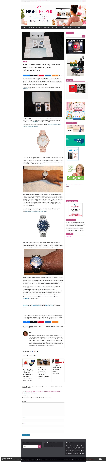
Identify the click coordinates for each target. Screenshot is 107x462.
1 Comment (36, 72)
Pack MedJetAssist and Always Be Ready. (54, 326)
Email (23, 423)
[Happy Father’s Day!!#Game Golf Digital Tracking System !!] (57, 359)
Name (23, 418)
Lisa (32, 72)
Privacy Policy (68, 236)
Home (24, 27)
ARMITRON (25, 88)
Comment (24, 401)
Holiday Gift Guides (62, 27)
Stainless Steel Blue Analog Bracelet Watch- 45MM (35, 211)
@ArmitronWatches (36, 305)
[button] (83, 27)
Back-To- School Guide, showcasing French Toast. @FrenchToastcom (32, 327)
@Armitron (25, 305)
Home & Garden (46, 27)
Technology (69, 27)
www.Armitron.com (48, 304)
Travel (75, 27)
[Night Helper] (53, 5)
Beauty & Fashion (39, 27)
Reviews (32, 27)
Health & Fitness (54, 27)
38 (44, 378)
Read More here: (91, 459)
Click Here (53, 445)
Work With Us (80, 27)
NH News (25, 61)
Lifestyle (28, 27)
